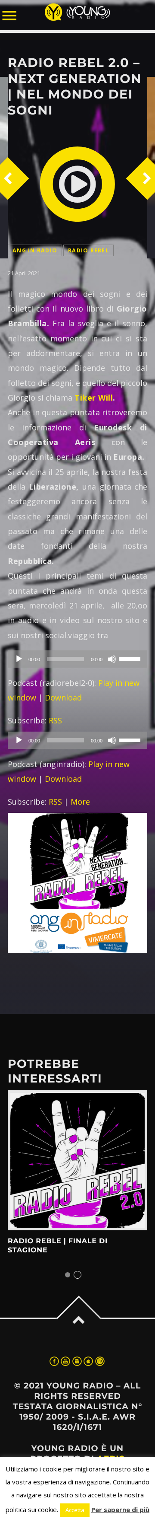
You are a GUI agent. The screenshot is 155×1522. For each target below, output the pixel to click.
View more (77, 1160)
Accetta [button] (74, 1510)
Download (63, 697)
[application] (77, 659)
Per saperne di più (120, 1509)
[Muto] (112, 659)
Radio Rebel (88, 250)
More (80, 801)
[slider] (131, 658)
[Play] (19, 659)
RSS (55, 720)
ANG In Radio (34, 250)
